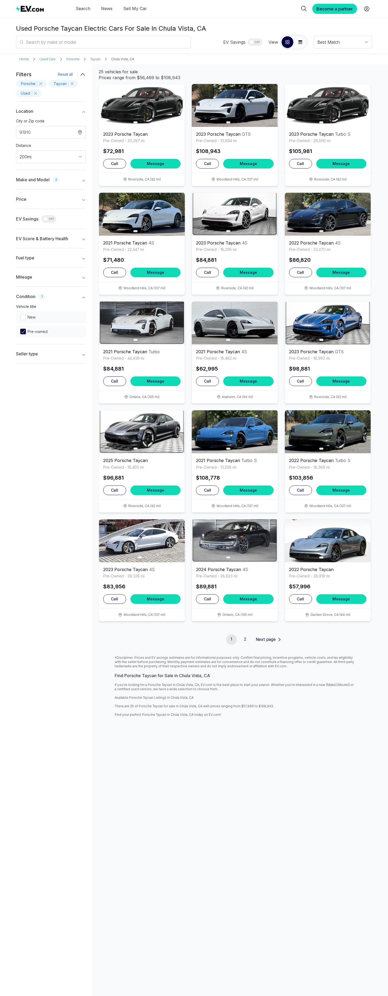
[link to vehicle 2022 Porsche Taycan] (328, 214)
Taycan (95, 59)
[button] (287, 42)
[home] (30, 8)
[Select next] (176, 103)
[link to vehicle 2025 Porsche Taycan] (142, 431)
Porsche (72, 59)
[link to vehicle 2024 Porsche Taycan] (235, 540)
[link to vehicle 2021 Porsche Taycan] (142, 214)
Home (24, 59)
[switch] (255, 42)
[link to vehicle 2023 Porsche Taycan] (142, 105)
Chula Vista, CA (122, 59)
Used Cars (47, 59)
